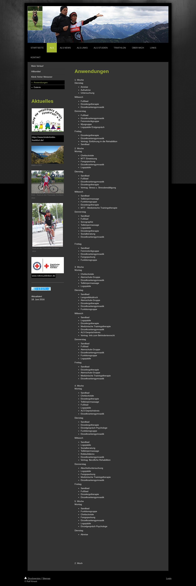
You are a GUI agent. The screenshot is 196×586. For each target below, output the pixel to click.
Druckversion (34, 578)
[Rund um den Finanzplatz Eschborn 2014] (47, 225)
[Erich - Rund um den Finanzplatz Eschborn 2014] (47, 181)
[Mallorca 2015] (47, 155)
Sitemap (46, 578)
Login (169, 578)
